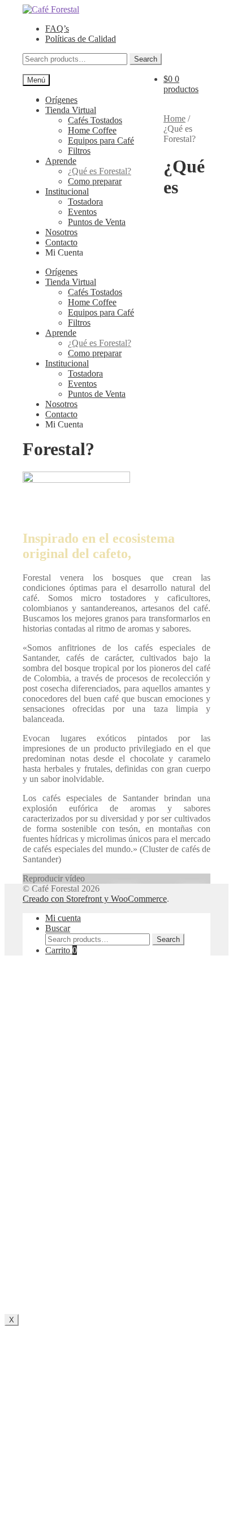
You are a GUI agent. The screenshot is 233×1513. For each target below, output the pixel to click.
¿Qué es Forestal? (99, 171)
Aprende (60, 161)
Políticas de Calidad (80, 39)
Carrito (61, 950)
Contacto (61, 242)
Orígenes (61, 100)
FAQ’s (57, 28)
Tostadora (85, 201)
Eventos (82, 212)
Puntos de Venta (97, 222)
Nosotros (61, 232)
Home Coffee (92, 130)
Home (174, 118)
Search (145, 59)
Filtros (79, 150)
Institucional (67, 191)
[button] (116, 879)
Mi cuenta (63, 918)
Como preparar (95, 181)
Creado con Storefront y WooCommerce (95, 899)
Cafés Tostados (95, 120)
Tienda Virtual (70, 110)
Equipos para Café (101, 140)
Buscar (57, 928)
